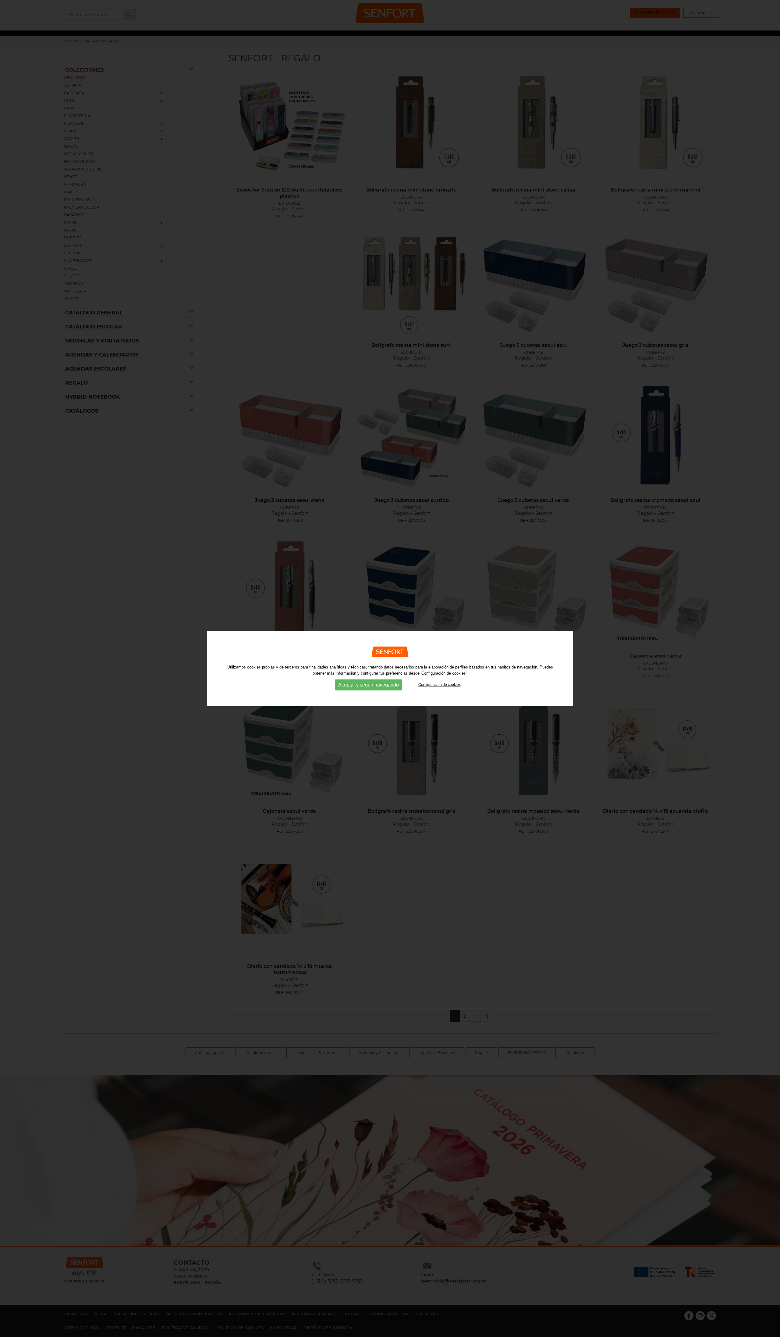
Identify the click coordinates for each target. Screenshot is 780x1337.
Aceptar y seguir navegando (368, 684)
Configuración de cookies (439, 685)
